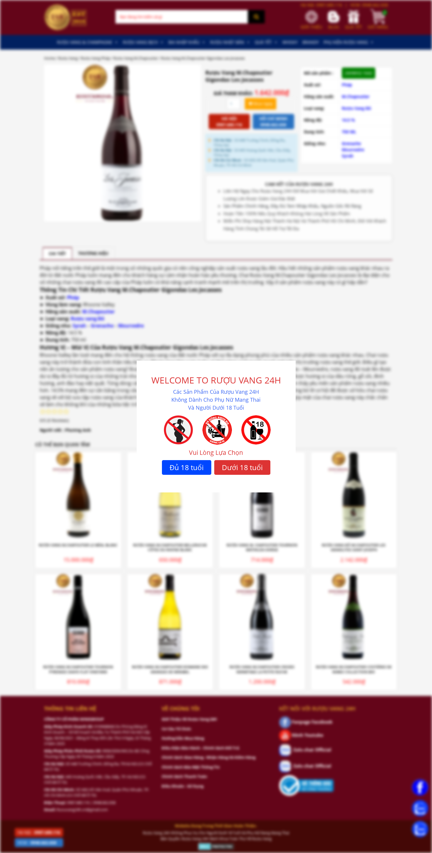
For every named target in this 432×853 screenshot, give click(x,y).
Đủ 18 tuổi (187, 467)
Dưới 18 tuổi (242, 467)
